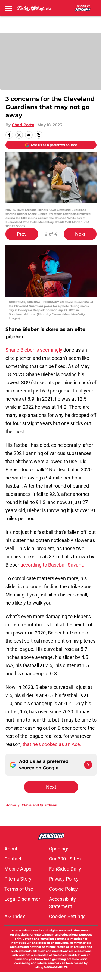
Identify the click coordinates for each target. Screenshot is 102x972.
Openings (59, 849)
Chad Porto (23, 124)
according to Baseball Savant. (52, 565)
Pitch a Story (18, 879)
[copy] (38, 135)
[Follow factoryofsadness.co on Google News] (88, 765)
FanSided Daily (65, 869)
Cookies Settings (67, 916)
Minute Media (32, 930)
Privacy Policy (64, 879)
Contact (12, 859)
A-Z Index (14, 916)
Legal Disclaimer (22, 899)
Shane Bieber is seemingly (33, 350)
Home (10, 805)
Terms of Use (18, 889)
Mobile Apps (17, 869)
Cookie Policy (63, 889)
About (10, 849)
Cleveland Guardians (39, 805)
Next (80, 234)
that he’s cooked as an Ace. (51, 744)
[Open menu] (8, 8)
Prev (22, 234)
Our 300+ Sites (65, 859)
